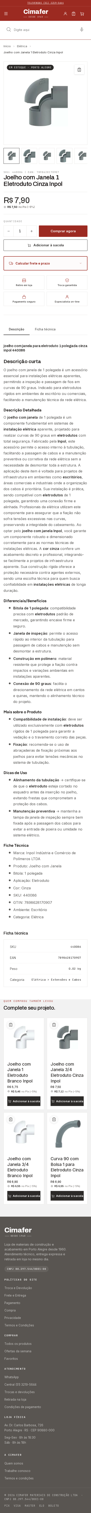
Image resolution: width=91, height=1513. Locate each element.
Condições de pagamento (22, 1407)
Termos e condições (19, 1478)
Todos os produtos (18, 1343)
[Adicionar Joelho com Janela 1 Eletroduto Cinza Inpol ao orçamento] (79, 69)
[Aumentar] (31, 231)
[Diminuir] (8, 231)
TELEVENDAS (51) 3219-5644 (45, 3)
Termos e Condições (19, 1325)
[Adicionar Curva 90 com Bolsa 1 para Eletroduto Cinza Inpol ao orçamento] (54, 1119)
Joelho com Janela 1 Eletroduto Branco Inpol (19, 1073)
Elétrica (22, 46)
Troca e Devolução (18, 1288)
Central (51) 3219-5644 (20, 1384)
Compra (10, 1310)
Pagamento (12, 1303)
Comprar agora (63, 231)
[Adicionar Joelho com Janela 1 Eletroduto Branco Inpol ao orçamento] (10, 1025)
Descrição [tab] (16, 329)
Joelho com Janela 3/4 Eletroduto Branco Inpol (19, 1167)
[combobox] (45, 29)
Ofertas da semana (17, 1351)
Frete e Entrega (15, 1295)
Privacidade (12, 1318)
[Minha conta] (65, 13)
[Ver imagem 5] (82, 156)
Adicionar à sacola (48, 245)
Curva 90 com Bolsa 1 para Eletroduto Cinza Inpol (67, 1167)
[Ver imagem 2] (29, 156)
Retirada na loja (15, 1399)
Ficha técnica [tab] (45, 329)
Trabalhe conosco (17, 1471)
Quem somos (13, 1463)
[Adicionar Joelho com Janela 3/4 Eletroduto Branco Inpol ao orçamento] (10, 1119)
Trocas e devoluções (19, 1392)
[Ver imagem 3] (47, 156)
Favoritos (11, 1358)
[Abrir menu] (6, 13)
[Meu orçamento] (73, 13)
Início (7, 46)
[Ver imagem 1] (11, 156)
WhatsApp (11, 1377)
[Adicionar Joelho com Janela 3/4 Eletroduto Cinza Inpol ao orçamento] (54, 1025)
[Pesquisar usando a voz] (81, 29)
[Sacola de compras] (82, 13)
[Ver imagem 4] (64, 156)
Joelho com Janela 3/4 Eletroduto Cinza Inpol (67, 1073)
